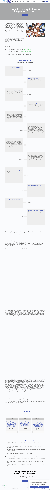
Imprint (44, 488)
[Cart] (40, 1)
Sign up (46, 1)
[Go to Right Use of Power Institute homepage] (6, 1)
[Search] (38, 1)
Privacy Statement (41, 488)
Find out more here (27, 49)
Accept (39, 486)
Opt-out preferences (36, 488)
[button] (48, 480)
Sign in (43, 1)
